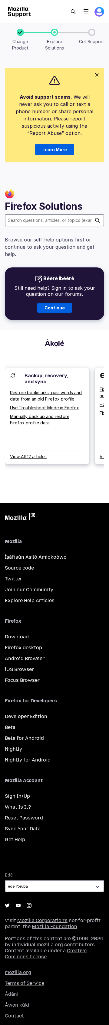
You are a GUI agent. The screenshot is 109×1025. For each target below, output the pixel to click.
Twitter (13, 579)
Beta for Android (24, 738)
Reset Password (24, 818)
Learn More (54, 149)
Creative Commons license (46, 954)
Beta (10, 727)
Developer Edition (26, 716)
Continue (55, 307)
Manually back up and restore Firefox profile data (39, 419)
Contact (14, 1016)
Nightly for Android (28, 760)
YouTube (18, 905)
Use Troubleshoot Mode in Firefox (44, 407)
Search (73, 12)
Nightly (13, 749)
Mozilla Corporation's (42, 920)
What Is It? (18, 807)
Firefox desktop (23, 647)
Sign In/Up (17, 796)
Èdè (9, 875)
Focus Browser (22, 680)
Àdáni (11, 994)
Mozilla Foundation (54, 926)
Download (17, 637)
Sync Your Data (23, 829)
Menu (86, 12)
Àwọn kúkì (17, 1005)
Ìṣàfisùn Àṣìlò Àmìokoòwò (36, 557)
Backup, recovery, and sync (46, 378)
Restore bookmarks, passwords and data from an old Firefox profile (46, 395)
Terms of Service (24, 983)
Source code (19, 568)
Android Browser (25, 658)
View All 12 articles (28, 456)
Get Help (15, 839)
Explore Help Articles (29, 600)
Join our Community (29, 589)
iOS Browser (19, 669)
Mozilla (20, 517)
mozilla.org (18, 972)
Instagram (29, 905)
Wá (97, 220)
